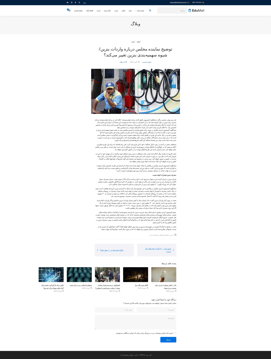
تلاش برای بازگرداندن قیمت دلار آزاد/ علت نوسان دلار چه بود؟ (52, 286)
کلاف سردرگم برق (141, 285)
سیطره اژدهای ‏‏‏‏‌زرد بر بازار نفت (81, 285)
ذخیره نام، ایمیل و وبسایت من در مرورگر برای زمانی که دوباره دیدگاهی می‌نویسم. (144, 333)
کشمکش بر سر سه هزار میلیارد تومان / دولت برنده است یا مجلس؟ (107, 286)
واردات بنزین (153, 235)
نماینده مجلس (164, 235)
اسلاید (138, 42)
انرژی (133, 42)
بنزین (171, 235)
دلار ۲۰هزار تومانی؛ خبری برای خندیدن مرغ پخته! (165, 286)
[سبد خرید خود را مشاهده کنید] (68, 10)
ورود (84, 2)
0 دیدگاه (122, 62)
